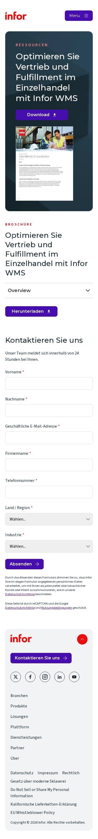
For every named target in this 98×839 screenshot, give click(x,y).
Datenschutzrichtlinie (20, 594)
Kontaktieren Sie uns (37, 657)
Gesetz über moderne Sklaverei (38, 781)
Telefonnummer (19, 480)
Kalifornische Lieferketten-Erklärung (43, 804)
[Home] (16, 15)
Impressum (48, 773)
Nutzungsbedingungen (56, 608)
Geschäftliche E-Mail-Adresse (31, 426)
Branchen (19, 696)
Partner (17, 748)
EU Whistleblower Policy (32, 813)
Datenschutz (21, 773)
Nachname (15, 399)
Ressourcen (32, 45)
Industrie (13, 535)
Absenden (21, 564)
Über (14, 758)
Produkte (18, 706)
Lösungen (19, 716)
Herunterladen (31, 313)
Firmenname (16, 453)
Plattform (19, 727)
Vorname (13, 372)
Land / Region (17, 508)
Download (43, 116)
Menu (74, 15)
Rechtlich (70, 773)
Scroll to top (82, 639)
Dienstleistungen (26, 737)
